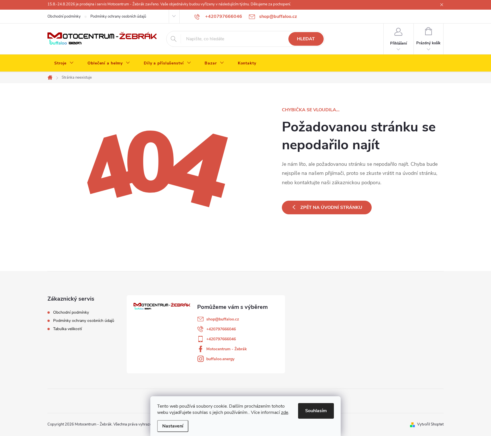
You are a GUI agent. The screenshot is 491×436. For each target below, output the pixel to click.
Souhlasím (316, 411)
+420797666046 (221, 329)
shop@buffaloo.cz (222, 319)
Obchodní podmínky (64, 16)
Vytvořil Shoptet (430, 424)
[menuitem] (64, 63)
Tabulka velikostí (67, 329)
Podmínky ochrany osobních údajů (118, 16)
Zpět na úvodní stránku (331, 207)
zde (284, 412)
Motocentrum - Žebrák (226, 349)
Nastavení (172, 426)
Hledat (306, 39)
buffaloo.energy (220, 359)
